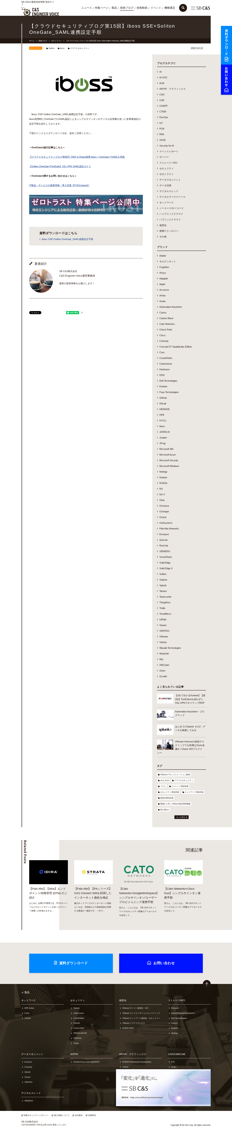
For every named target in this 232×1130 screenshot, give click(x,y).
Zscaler (163, 676)
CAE (161, 100)
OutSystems (166, 523)
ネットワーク (166, 202)
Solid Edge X (166, 568)
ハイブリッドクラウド (171, 214)
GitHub (163, 397)
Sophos (163, 579)
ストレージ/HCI (176, 1000)
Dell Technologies (168, 380)
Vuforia (163, 642)
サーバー (164, 157)
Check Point (165, 329)
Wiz (161, 659)
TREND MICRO (80, 1033)
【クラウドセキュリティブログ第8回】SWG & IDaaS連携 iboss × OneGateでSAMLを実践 (77, 157)
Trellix (162, 608)
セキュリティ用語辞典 (169, 792)
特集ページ (101, 7)
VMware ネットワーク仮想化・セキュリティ (141, 1018)
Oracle (162, 517)
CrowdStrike (165, 358)
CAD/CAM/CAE (176, 1054)
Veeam (163, 625)
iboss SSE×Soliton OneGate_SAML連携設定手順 (67, 239)
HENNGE (164, 409)
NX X (162, 494)
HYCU (162, 420)
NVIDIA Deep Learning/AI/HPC (86, 1062)
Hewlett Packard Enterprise (183, 1013)
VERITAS (164, 630)
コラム (163, 786)
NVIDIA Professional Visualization (136, 1062)
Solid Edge (164, 562)
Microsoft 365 (166, 449)
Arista (162, 295)
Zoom (162, 670)
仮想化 (163, 225)
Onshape (164, 511)
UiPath (162, 619)
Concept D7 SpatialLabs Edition (175, 346)
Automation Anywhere (170, 307)
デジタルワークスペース (172, 196)
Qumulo (163, 540)
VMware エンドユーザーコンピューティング (141, 1013)
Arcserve (164, 289)
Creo (161, 352)
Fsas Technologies (169, 392)
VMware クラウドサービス (133, 1023)
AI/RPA (74, 1054)
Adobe (162, 255)
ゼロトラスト (56, 41)
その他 (163, 236)
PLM (161, 128)
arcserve (28, 1062)
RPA (161, 134)
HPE (161, 415)
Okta (161, 500)
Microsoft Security (168, 460)
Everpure (164, 534)
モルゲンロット (167, 261)
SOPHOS (77, 1038)
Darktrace (164, 369)
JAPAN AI (164, 432)
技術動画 (142, 7)
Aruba (162, 301)
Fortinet (163, 386)
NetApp (163, 471)
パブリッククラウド (170, 219)
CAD (161, 94)
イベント (156, 7)
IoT (161, 123)
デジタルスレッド (168, 191)
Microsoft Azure (167, 454)
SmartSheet (165, 557)
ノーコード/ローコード (171, 208)
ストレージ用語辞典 (179, 786)
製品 (114, 7)
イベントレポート (168, 151)
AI (160, 71)
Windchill (164, 653)
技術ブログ (127, 7)
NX (161, 488)
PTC (173, 1062)
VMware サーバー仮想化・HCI (135, 1008)
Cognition (164, 267)
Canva (162, 312)
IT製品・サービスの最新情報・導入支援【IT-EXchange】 (59, 185)
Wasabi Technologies (170, 648)
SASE (162, 140)
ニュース (86, 7)
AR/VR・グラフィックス (172, 88)
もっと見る (180, 817)
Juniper (163, 437)
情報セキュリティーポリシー (36, 1115)
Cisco (162, 335)
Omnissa (164, 505)
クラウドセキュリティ (79, 48)
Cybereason (165, 363)
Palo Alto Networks (169, 528)
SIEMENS (164, 551)
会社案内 (79, 1115)
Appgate (163, 278)
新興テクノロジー (168, 231)
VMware (163, 636)
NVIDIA (163, 483)
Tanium (163, 591)
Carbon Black (166, 318)
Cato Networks (167, 324)
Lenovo (174, 1023)
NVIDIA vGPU (128, 1028)
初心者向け (165, 810)
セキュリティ (166, 168)
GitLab (162, 403)
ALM (161, 83)
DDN (162, 375)
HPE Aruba (29, 1008)
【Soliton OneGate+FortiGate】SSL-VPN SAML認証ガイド (60, 166)
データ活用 (165, 185)
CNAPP (163, 106)
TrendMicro (165, 613)
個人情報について (61, 1115)
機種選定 (169, 7)
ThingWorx (165, 602)
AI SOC (163, 77)
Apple (162, 284)
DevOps (163, 117)
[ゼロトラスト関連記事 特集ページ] (86, 211)
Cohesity (164, 341)
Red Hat (163, 545)
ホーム (31, 41)
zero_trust (164, 780)
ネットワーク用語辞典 (194, 792)
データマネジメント (170, 179)
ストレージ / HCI (168, 162)
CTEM (162, 111)
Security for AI (166, 145)
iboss (62, 48)
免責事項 (92, 1115)
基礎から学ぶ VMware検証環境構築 (175, 804)
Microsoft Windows (169, 466)
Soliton (51, 48)
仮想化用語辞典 (166, 798)
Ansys (162, 272)
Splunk (163, 585)
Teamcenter (165, 596)
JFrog (162, 443)
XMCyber (164, 665)
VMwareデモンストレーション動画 (175, 774)
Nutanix (163, 477)
